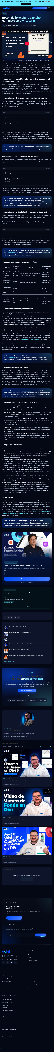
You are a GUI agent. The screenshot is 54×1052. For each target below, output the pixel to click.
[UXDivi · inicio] (6, 8)
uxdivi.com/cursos (10, 252)
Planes (3, 973)
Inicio (4, 60)
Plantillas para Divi (6, 999)
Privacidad (4, 1036)
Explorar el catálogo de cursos (27, 695)
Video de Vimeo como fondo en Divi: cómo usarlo (16, 819)
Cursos (29, 957)
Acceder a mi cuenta (27, 878)
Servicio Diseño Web (7, 1002)
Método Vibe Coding (7, 976)
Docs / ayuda (30, 981)
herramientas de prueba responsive (30, 339)
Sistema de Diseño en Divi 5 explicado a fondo (15, 781)
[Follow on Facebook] (3, 962)
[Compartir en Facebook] (8, 617)
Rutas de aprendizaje (32, 960)
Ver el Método (26, 4)
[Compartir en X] (5, 617)
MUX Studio (30, 976)
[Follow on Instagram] (7, 962)
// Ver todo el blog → (9, 661)
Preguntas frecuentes (7, 979)
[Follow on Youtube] (11, 962)
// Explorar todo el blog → (45, 746)
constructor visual (26, 390)
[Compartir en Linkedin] (11, 617)
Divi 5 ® (31, 1033)
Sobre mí (29, 973)
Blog (10, 60)
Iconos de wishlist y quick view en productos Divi (16, 858)
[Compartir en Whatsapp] (15, 617)
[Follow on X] (15, 962)
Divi (15, 60)
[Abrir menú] (49, 8)
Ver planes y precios (14, 917)
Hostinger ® (21, 1033)
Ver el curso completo (27, 578)
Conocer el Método (27, 606)
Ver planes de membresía (27, 690)
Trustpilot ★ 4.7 (6, 981)
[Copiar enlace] (18, 617)
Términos (10, 1036)
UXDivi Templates (31, 979)
